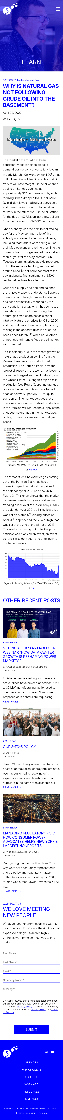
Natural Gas (32, 80)
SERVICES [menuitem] (31, 1062)
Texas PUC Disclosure (39, 1109)
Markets (21, 80)
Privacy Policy (24, 1006)
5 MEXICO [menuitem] (31, 1098)
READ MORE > (12, 701)
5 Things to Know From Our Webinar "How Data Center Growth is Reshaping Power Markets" (29, 654)
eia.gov (33, 469)
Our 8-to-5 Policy (19, 747)
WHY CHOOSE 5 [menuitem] (31, 1069)
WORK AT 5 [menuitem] (31, 1084)
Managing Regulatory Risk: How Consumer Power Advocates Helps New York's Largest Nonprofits (30, 839)
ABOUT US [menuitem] (32, 1077)
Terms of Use (22, 1109)
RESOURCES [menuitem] (31, 1091)
